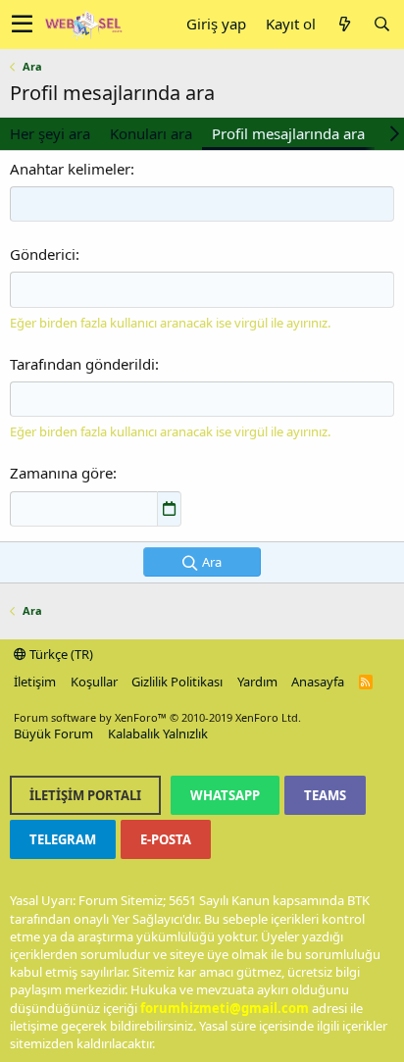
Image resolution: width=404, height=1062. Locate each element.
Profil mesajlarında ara (288, 133)
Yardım (257, 681)
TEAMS (325, 795)
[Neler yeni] (344, 24)
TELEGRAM (62, 839)
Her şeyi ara (50, 133)
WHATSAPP (225, 795)
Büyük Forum (53, 733)
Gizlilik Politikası (177, 681)
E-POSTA (165, 839)
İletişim (35, 681)
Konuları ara (151, 133)
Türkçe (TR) (59, 654)
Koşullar (94, 681)
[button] (22, 24)
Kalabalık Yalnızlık (158, 733)
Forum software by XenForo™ (157, 717)
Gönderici (43, 254)
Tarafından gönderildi (82, 364)
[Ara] (381, 24)
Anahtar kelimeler (70, 168)
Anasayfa (317, 681)
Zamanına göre (61, 472)
